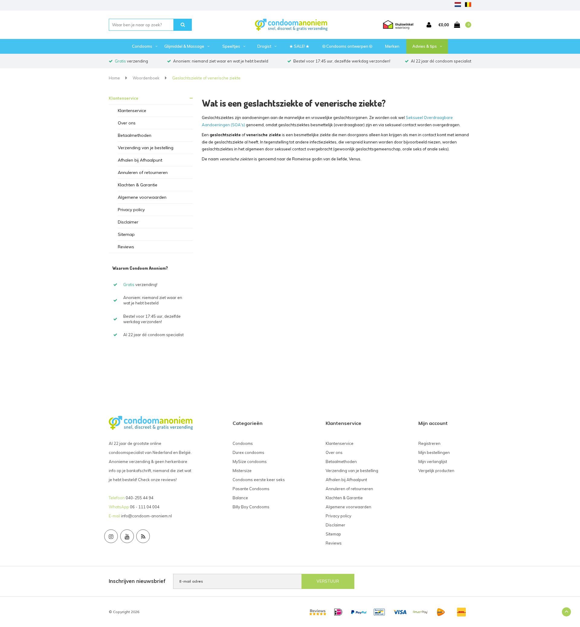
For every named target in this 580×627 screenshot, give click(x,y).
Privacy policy (131, 209)
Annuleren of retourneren (143, 172)
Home (114, 78)
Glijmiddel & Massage (184, 46)
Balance (240, 497)
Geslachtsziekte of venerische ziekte (206, 78)
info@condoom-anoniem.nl (146, 515)
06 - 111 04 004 (145, 506)
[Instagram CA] (111, 536)
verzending (131, 61)
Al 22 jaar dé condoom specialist (441, 61)
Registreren (429, 443)
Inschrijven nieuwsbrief (137, 581)
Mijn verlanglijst (432, 461)
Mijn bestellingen (434, 452)
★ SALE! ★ (299, 46)
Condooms (142, 46)
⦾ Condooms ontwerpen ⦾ (347, 46)
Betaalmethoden (134, 135)
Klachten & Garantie (137, 185)
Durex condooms (248, 452)
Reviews (126, 246)
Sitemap (126, 234)
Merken (392, 46)
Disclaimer (128, 222)
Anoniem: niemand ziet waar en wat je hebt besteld (220, 61)
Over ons (127, 123)
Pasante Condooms (251, 488)
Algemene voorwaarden (142, 197)
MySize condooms (250, 461)
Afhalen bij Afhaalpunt (140, 160)
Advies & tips (424, 46)
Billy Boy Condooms (251, 506)
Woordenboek (146, 78)
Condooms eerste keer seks (259, 479)
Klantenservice (123, 98)
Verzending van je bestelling (145, 147)
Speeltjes (231, 46)
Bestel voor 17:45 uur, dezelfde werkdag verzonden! (341, 61)
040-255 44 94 (139, 497)
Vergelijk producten (436, 470)
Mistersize (242, 470)
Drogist (264, 46)
